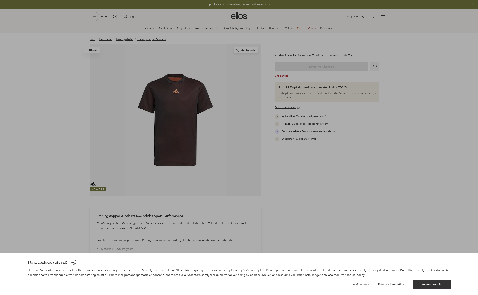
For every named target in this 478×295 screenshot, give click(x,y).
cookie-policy (355, 275)
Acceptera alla (432, 284)
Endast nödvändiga (391, 284)
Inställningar (360, 284)
